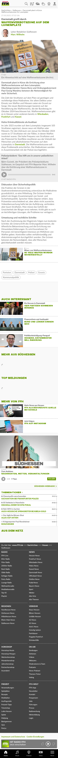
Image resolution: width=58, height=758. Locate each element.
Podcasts (32, 667)
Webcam (49, 3)
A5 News (32, 623)
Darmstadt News (35, 572)
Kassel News (34, 569)
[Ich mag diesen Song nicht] (53, 744)
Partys (3, 728)
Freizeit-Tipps (6, 705)
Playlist (32, 3)
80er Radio (5, 559)
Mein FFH (55, 3)
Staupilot (38, 3)
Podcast (29, 755)
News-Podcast (34, 671)
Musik (17, 755)
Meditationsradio (7, 589)
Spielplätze (5, 691)
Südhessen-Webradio (44, 486)
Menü (52, 755)
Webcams (32, 661)
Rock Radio (5, 569)
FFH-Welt (33, 684)
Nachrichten (6, 10)
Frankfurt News (35, 559)
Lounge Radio (6, 583)
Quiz (3, 725)
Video (41, 755)
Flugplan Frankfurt (36, 637)
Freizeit (5, 684)
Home (6, 755)
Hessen (45, 545)
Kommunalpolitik (11, 277)
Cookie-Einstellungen (35, 737)
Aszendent (5, 671)
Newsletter (33, 691)
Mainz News (33, 566)
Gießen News (34, 579)
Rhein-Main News (8, 620)
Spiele (3, 715)
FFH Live (4, 556)
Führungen (33, 705)
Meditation (5, 698)
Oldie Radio (5, 572)
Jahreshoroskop (7, 664)
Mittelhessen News (8, 617)
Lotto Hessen (6, 711)
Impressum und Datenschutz (13, 737)
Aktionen (32, 654)
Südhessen (17, 10)
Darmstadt (20, 144)
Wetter (43, 3)
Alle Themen (34, 600)
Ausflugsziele (6, 701)
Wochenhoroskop (8, 657)
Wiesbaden (42, 114)
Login (31, 718)
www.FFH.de (17, 545)
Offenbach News (35, 576)
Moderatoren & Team (37, 664)
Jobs (31, 701)
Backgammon (6, 721)
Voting (31, 677)
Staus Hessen (34, 610)
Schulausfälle (34, 640)
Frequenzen (33, 698)
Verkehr (33, 606)
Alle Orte (32, 596)
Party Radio (5, 579)
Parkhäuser (33, 633)
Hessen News (34, 556)
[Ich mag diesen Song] (42, 744)
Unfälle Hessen (35, 617)
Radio (4, 552)
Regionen (6, 606)
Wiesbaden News (35, 562)
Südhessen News (7, 623)
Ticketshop (5, 708)
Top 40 (4, 593)
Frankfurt (5, 117)
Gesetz (41, 272)
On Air (32, 647)
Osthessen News (7, 613)
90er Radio (5, 562)
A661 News (33, 627)
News (32, 552)
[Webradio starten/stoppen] (48, 744)
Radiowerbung (34, 711)
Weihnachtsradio (7, 586)
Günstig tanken (35, 630)
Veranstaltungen (7, 688)
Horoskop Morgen (8, 654)
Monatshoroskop (7, 661)
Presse (31, 708)
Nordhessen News (8, 610)
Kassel (18, 117)
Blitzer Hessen (34, 613)
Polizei (31, 272)
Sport (31, 589)
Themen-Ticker (11, 492)
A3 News (32, 620)
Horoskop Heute (7, 650)
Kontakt (32, 694)
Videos (31, 657)
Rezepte (4, 694)
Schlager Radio (6, 576)
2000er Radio (6, 566)
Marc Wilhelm (17, 34)
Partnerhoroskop (7, 667)
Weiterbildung (34, 715)
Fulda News (33, 583)
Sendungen (33, 650)
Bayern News (34, 586)
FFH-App (32, 688)
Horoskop (6, 647)
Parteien (7, 272)
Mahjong (4, 718)
